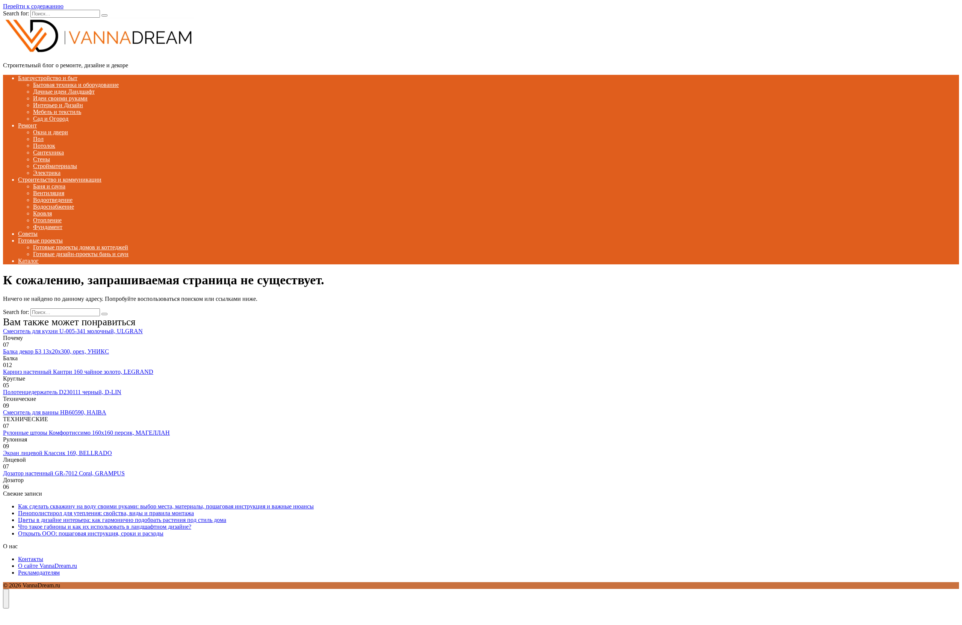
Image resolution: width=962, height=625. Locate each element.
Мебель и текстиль (57, 112)
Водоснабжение (53, 206)
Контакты (30, 559)
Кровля (42, 213)
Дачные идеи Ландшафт (64, 91)
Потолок (44, 146)
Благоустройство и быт (47, 78)
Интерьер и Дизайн (58, 105)
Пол (38, 139)
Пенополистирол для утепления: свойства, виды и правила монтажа (106, 513)
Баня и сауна (49, 186)
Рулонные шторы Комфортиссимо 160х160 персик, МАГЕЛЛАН (86, 432)
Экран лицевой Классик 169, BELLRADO (57, 453)
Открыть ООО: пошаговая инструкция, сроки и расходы (90, 533)
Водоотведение (53, 200)
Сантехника (48, 152)
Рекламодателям (39, 572)
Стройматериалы (55, 166)
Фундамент (47, 227)
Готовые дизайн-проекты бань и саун (81, 254)
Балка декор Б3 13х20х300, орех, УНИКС (56, 351)
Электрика (47, 173)
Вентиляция (48, 193)
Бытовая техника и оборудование (76, 85)
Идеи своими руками (60, 98)
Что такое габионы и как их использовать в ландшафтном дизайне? (104, 526)
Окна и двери (50, 132)
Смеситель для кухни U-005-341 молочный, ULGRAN (73, 331)
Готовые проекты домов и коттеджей (80, 247)
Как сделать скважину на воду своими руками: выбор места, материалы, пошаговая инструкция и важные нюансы (166, 506)
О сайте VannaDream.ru (47, 566)
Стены (41, 159)
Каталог (28, 261)
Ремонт (27, 125)
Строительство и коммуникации (59, 179)
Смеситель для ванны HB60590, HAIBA (54, 412)
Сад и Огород (50, 118)
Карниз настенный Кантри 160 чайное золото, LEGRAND (78, 372)
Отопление (47, 220)
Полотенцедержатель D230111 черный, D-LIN (62, 392)
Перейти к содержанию (33, 6)
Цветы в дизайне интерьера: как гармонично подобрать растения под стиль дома (122, 520)
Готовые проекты (40, 240)
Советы (28, 234)
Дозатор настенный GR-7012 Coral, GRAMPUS (64, 473)
